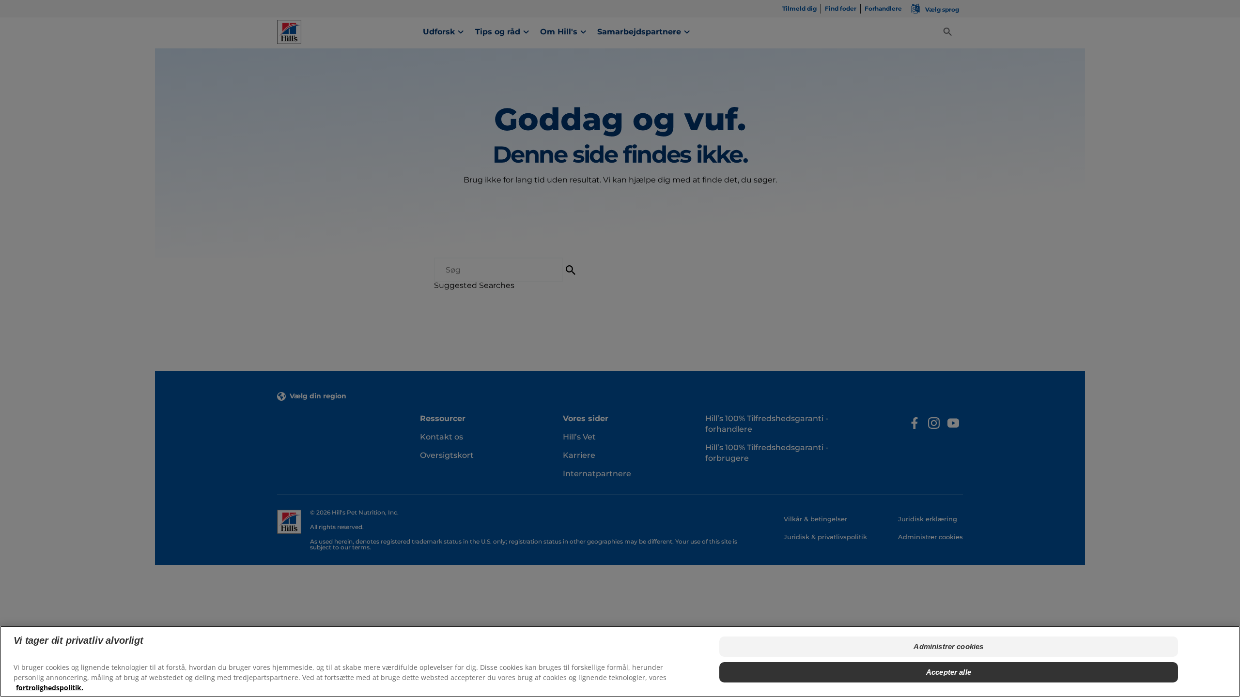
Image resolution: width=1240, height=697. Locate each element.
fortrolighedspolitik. (49, 687)
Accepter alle (948, 671)
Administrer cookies (948, 646)
